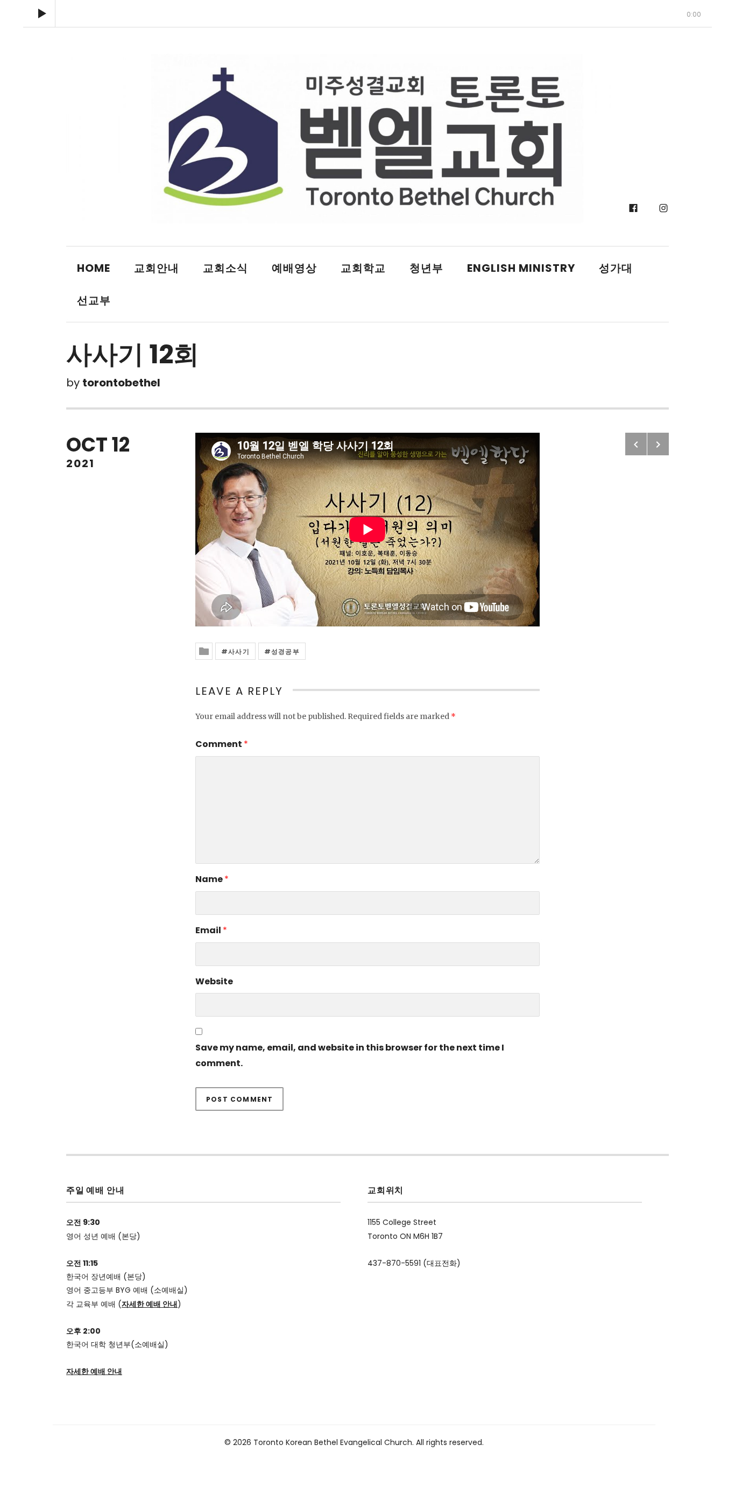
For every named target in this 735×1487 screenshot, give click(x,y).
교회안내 (156, 268)
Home (93, 268)
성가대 (616, 268)
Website (214, 981)
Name (212, 879)
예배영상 (294, 268)
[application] (367, 13)
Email (211, 930)
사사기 (239, 651)
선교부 (94, 300)
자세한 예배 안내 (150, 1304)
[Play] (42, 13)
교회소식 (225, 268)
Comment (221, 744)
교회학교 (363, 268)
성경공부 (285, 651)
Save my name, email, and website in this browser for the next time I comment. (349, 1055)
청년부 (426, 268)
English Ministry (521, 268)
